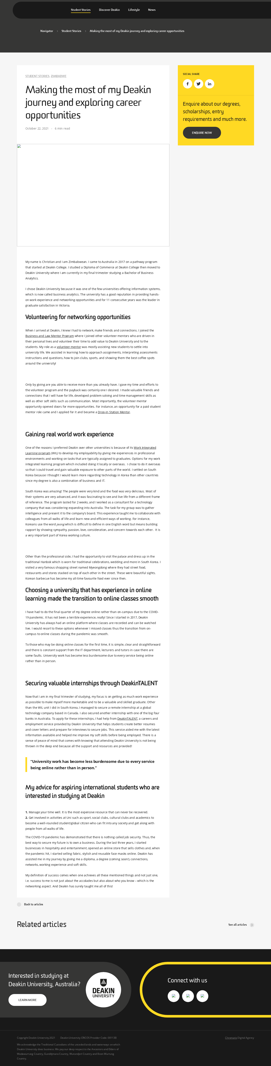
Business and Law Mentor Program (49, 336)
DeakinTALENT (127, 719)
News (152, 10)
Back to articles (33, 904)
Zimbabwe (58, 76)
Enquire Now (202, 133)
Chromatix (231, 1038)
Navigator (46, 31)
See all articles (237, 925)
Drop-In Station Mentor (114, 412)
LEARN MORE (27, 1000)
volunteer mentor (69, 347)
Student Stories (81, 10)
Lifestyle (134, 10)
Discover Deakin (109, 10)
